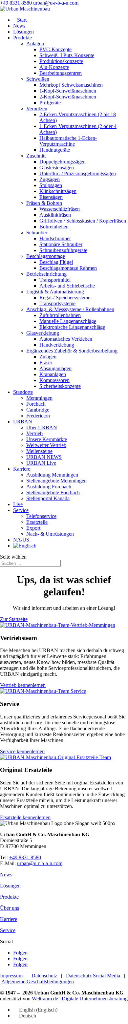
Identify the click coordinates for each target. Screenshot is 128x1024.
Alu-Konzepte (54, 67)
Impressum (11, 975)
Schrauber (36, 232)
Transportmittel (55, 280)
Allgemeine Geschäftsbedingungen (37, 981)
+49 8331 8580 (16, 3)
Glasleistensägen (56, 167)
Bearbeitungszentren (60, 73)
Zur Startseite (14, 619)
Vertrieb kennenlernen (23, 685)
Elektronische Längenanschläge (72, 327)
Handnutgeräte (54, 150)
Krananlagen (52, 374)
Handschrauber (55, 238)
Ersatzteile (37, 522)
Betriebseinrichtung (46, 274)
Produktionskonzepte (61, 61)
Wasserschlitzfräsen (59, 209)
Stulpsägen (50, 185)
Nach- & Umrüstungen (50, 534)
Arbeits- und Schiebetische (67, 285)
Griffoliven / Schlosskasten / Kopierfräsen (82, 221)
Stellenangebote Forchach (53, 492)
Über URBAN (41, 427)
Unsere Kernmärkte (46, 439)
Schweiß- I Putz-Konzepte (66, 55)
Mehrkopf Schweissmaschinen (71, 85)
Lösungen (23, 31)
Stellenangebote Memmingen (56, 480)
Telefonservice (41, 516)
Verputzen (36, 108)
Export (33, 528)
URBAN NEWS (44, 457)
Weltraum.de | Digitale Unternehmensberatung (80, 998)
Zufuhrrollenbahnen (60, 315)
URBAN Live (41, 463)
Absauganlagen (55, 368)
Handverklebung (56, 345)
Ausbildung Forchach (48, 486)
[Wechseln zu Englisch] (24, 545)
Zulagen (47, 356)
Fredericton (38, 415)
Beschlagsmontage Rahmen (68, 268)
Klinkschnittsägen (57, 191)
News (19, 26)
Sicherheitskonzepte (60, 386)
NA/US (21, 540)
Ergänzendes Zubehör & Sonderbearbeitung (71, 350)
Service (21, 510)
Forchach (36, 404)
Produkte (22, 37)
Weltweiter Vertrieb (46, 445)
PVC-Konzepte (55, 49)
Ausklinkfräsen (55, 215)
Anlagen (35, 43)
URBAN (22, 421)
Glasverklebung (42, 333)
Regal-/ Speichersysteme (64, 297)
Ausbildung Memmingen (52, 475)
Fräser (45, 362)
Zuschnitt (36, 156)
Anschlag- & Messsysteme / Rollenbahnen (70, 309)
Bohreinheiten (54, 226)
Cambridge (37, 410)
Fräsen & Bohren (44, 203)
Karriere (21, 469)
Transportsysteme (57, 303)
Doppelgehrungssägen (62, 161)
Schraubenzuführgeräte (63, 250)
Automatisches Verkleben (65, 339)
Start (20, 20)
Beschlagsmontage (45, 256)
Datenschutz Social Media (93, 975)
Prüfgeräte (50, 102)
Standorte (23, 392)
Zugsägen (49, 179)
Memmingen (39, 398)
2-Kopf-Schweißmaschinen (67, 96)
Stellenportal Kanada (48, 498)
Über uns (9, 908)
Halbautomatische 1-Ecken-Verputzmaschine (68, 141)
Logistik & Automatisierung (55, 291)
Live (18, 504)
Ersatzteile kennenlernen (25, 817)
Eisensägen (51, 197)
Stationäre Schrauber (60, 244)
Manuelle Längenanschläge (67, 321)
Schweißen (37, 79)
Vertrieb (34, 433)
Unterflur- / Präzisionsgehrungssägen (77, 173)
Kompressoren (54, 380)
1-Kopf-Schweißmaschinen (67, 91)
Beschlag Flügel (56, 262)
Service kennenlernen (22, 751)
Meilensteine (39, 451)
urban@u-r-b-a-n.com (39, 863)
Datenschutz (44, 975)
